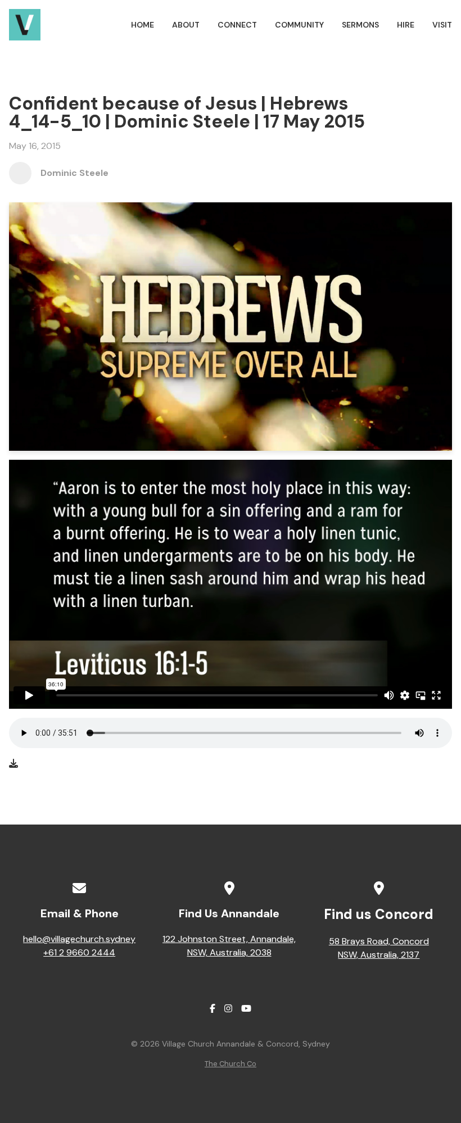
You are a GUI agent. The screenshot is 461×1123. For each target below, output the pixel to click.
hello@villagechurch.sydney (79, 939)
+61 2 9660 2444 (79, 952)
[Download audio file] (13, 764)
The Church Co (230, 1063)
